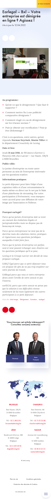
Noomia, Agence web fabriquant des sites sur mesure (31, 492)
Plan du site (14, 479)
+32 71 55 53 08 (39, 420)
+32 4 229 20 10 (15, 446)
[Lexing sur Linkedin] (22, 468)
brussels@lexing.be (13, 423)
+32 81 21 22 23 (39, 449)
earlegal (41, 299)
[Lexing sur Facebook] (17, 468)
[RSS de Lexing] (38, 468)
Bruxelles (13, 404)
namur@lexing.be (38, 452)
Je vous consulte (44, 4)
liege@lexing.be (13, 449)
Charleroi (37, 404)
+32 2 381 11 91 (15, 420)
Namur (37, 430)
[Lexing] (9, 4)
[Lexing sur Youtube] (33, 468)
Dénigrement (24, 299)
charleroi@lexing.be (38, 423)
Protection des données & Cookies (25, 484)
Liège (13, 430)
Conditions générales (33, 479)
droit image (14, 299)
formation (33, 299)
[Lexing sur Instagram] (28, 468)
